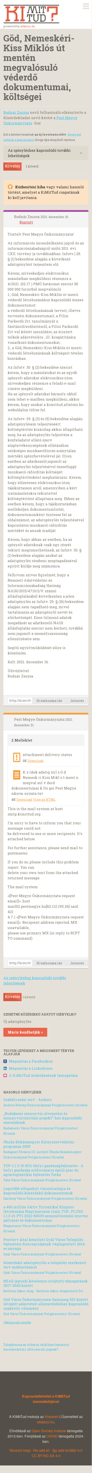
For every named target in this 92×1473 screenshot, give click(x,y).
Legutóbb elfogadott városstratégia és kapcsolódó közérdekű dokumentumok (38, 1190)
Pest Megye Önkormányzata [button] (39, 719)
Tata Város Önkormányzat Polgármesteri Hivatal (42, 1180)
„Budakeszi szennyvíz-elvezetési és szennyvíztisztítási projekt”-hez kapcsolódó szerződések (42, 1118)
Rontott (26, 222)
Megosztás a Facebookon (31, 1061)
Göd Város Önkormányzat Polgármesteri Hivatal (41, 1314)
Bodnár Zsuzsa (16, 112)
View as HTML (44, 800)
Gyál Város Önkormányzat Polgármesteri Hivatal (42, 1254)
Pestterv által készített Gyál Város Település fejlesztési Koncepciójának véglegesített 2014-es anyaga (44, 1244)
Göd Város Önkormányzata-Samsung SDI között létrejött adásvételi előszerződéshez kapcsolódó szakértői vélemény (45, 1304)
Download (35, 761)
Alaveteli (52, 1416)
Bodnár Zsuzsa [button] (27, 216)
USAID (52, 1436)
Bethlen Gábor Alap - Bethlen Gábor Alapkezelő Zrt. (43, 1291)
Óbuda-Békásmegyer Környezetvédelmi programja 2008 (38, 1144)
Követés (12, 166)
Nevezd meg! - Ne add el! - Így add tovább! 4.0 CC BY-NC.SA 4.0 (46, 1453)
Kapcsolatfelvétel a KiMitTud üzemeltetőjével (46, 1399)
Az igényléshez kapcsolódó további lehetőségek (39, 153)
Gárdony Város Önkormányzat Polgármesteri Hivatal (45, 1198)
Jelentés (77, 701)
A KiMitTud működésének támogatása (43, 1075)
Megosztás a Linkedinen (31, 1068)
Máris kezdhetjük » (25, 1032)
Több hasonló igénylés (17, 1322)
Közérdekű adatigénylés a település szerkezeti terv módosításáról (44, 1264)
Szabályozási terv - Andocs (27, 1099)
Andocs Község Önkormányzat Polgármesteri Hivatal (45, 1105)
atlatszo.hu (27, 26)
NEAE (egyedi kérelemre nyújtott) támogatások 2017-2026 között (45, 1283)
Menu (86, 5)
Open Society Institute (49, 1430)
